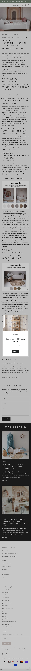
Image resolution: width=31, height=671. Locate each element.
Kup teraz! (15, 351)
